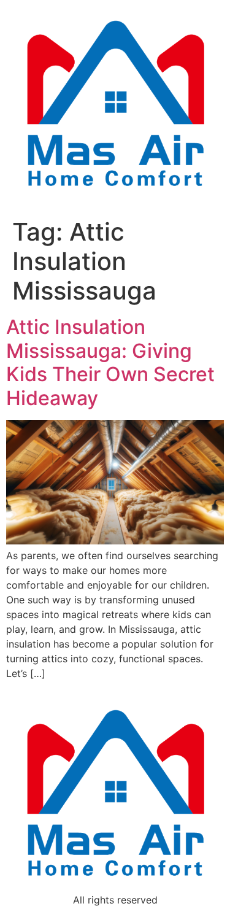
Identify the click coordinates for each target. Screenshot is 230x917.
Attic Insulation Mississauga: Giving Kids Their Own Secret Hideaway (110, 362)
